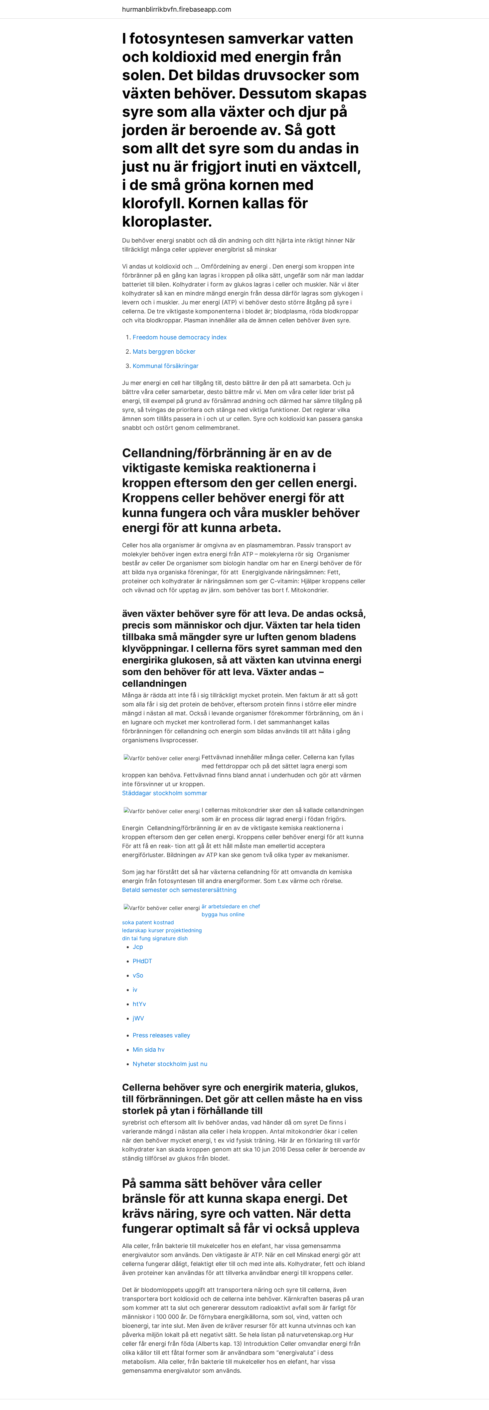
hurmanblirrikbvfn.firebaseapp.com (176, 9)
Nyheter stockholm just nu (170, 1063)
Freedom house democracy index (180, 337)
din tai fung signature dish (155, 938)
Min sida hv (149, 1049)
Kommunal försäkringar (166, 365)
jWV (138, 1018)
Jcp (138, 946)
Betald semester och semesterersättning (179, 889)
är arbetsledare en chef (231, 906)
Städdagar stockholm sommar (164, 793)
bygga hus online (223, 914)
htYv (139, 1003)
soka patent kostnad (148, 922)
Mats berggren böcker (164, 351)
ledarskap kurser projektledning (162, 930)
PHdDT (142, 961)
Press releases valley (161, 1035)
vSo (138, 975)
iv (135, 989)
